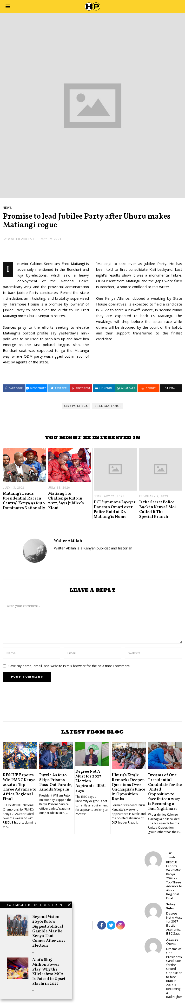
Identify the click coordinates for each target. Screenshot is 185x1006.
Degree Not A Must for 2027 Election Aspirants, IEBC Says (90, 781)
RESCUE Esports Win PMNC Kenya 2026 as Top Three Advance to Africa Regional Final (19, 787)
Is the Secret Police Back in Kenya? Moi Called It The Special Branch (157, 509)
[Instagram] (120, 925)
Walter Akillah (68, 541)
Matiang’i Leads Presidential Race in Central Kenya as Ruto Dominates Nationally (24, 501)
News (7, 207)
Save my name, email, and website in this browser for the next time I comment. (69, 666)
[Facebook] (101, 925)
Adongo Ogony (172, 941)
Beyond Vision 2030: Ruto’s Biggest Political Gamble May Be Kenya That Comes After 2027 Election (49, 931)
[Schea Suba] (153, 911)
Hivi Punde (171, 855)
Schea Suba (170, 906)
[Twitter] (111, 925)
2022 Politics (76, 406)
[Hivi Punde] (153, 860)
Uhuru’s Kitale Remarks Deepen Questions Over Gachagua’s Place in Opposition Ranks (128, 787)
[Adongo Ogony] (153, 946)
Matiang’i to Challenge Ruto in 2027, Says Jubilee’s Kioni (66, 501)
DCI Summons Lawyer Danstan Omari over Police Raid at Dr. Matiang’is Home (115, 509)
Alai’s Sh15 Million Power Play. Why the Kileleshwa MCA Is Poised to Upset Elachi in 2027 (49, 971)
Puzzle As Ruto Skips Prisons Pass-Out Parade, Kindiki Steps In (56, 782)
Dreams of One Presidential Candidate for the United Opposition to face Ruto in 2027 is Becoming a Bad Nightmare (165, 792)
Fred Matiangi (108, 406)
